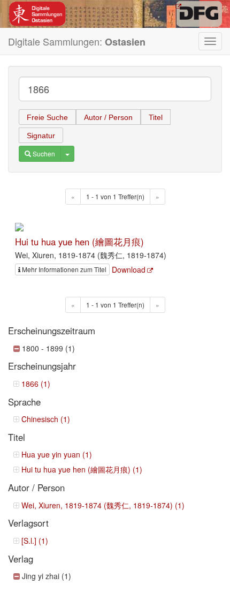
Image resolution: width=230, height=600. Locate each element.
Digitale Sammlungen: (76, 41)
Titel (156, 117)
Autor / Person (108, 117)
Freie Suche (47, 117)
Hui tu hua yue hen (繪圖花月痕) (79, 241)
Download (128, 269)
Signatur (41, 135)
